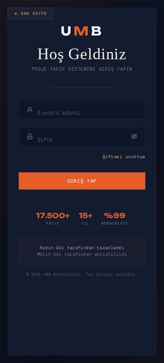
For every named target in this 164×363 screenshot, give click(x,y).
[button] (134, 136)
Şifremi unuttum (124, 156)
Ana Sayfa (34, 13)
